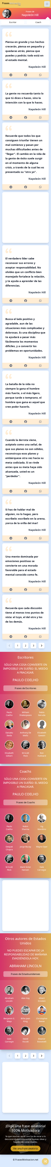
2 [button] (25, 645)
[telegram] (10, 75)
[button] (9, 645)
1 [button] (17, 645)
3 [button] (33, 645)
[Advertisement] (25, 217)
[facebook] (25, 75)
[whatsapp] (40, 75)
